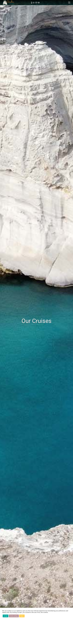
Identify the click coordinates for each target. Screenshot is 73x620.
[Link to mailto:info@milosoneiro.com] (38, 2)
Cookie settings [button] (14, 616)
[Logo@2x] (8, 1)
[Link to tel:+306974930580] (31, 2)
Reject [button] (22, 616)
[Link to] (33, 2)
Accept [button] (5, 616)
